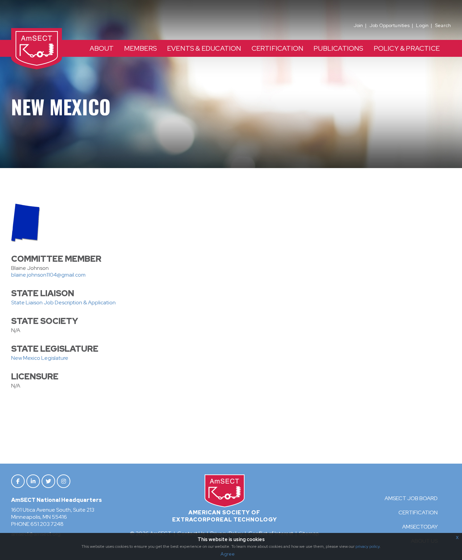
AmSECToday (420, 526)
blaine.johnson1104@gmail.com (48, 274)
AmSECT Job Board (411, 498)
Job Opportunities (389, 25)
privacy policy (367, 546)
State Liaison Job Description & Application (63, 302)
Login (422, 25)
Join (358, 25)
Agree (228, 554)
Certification (418, 512)
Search (443, 25)
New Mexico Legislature (39, 357)
